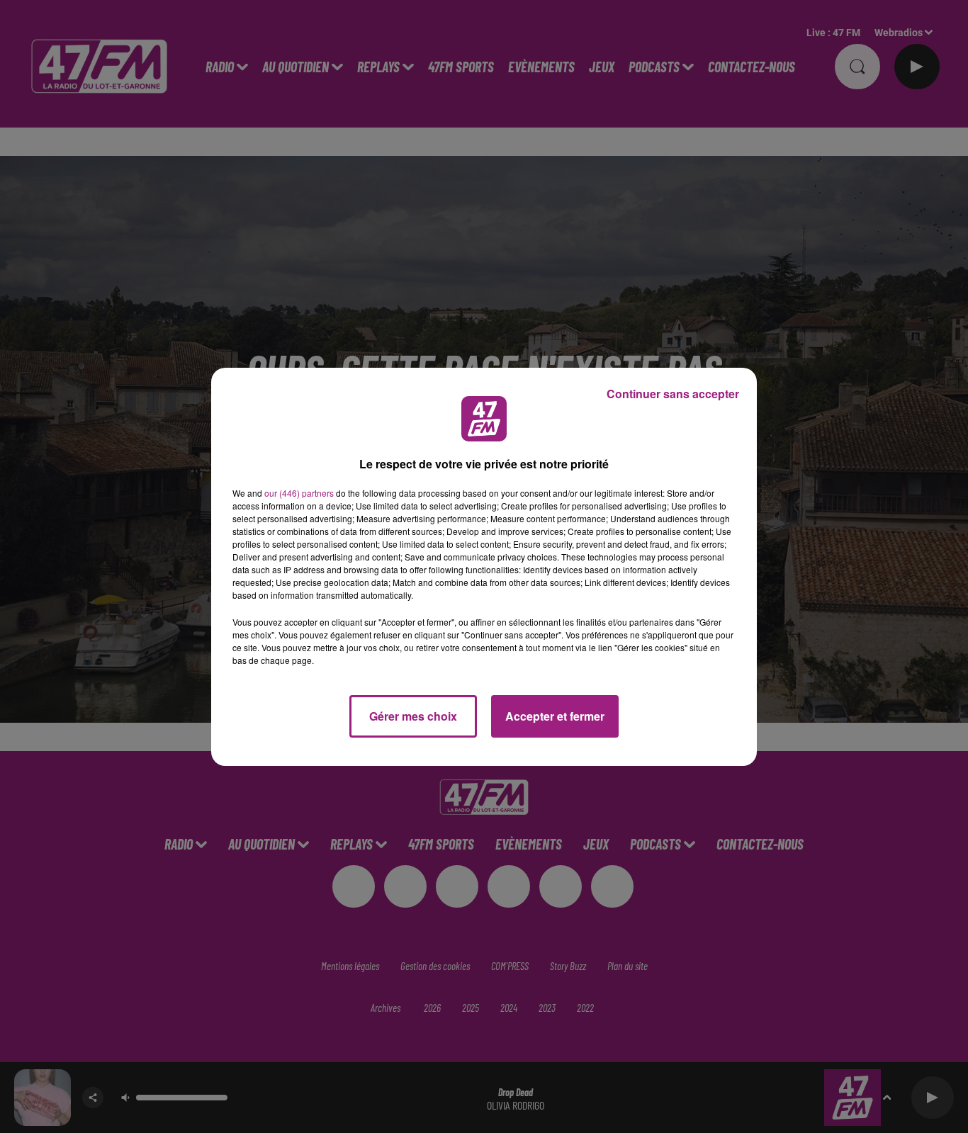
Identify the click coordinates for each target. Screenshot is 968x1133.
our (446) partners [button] (299, 493)
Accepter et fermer (554, 716)
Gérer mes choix (413, 716)
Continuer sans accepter (673, 393)
